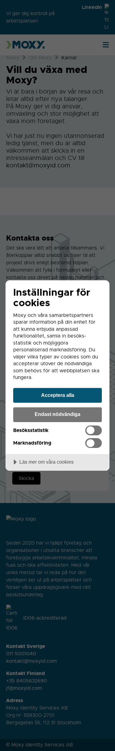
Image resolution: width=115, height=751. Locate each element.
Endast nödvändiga (57, 414)
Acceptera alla (57, 395)
